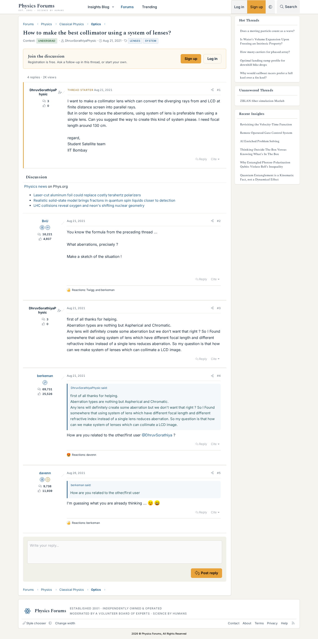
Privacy (272, 623)
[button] (113, 7)
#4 (219, 375)
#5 (219, 473)
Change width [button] (65, 623)
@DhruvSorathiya (157, 435)
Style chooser (36, 623)
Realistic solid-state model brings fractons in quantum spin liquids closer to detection (104, 200)
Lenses (135, 40)
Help (284, 623)
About (247, 623)
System (150, 40)
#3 (219, 308)
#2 (219, 221)
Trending (149, 7)
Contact (233, 623)
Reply (203, 159)
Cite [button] (214, 159)
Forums (127, 7)
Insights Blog (98, 7)
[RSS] (293, 623)
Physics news (35, 186)
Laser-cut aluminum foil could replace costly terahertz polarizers (87, 195)
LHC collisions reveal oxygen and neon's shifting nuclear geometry (89, 205)
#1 (219, 90)
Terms (259, 623)
